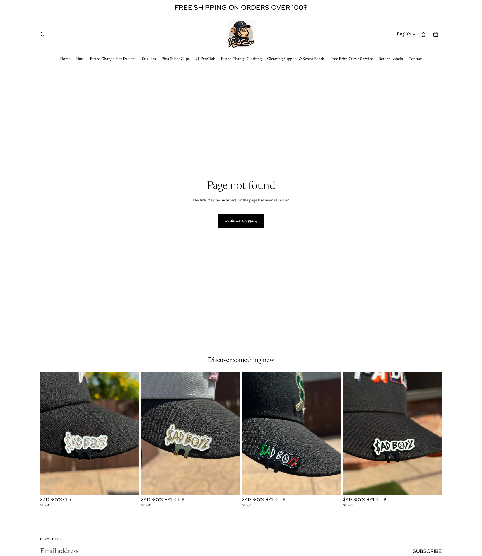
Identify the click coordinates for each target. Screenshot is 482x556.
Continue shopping (241, 221)
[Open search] (42, 34)
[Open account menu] (423, 34)
